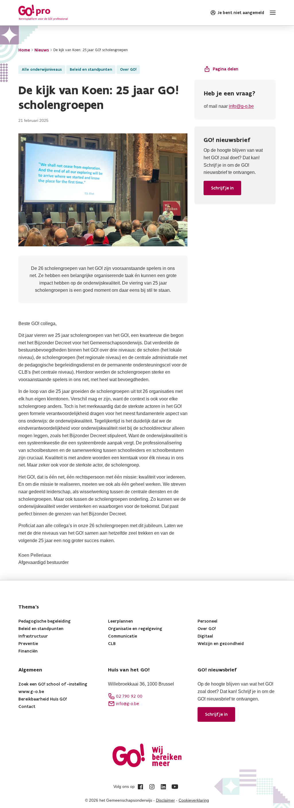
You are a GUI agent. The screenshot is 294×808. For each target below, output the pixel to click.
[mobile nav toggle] (272, 13)
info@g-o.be (241, 106)
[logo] (43, 13)
